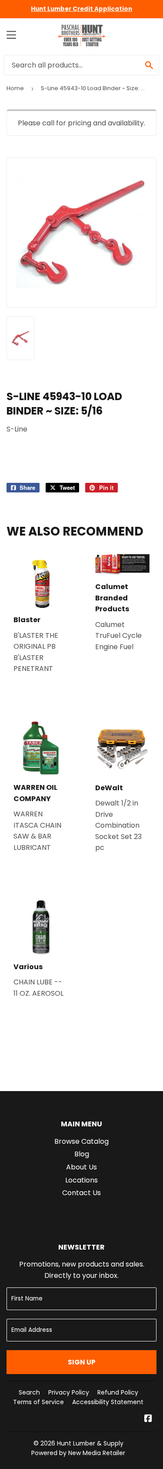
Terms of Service (38, 1402)
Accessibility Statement (107, 1402)
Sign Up (82, 1362)
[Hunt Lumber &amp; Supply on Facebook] (148, 1419)
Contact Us (81, 1193)
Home (15, 88)
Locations (81, 1180)
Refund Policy (117, 1392)
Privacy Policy (68, 1392)
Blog (81, 1154)
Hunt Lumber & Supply (90, 1443)
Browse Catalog (81, 1141)
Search (29, 1392)
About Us (81, 1167)
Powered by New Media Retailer (78, 1453)
